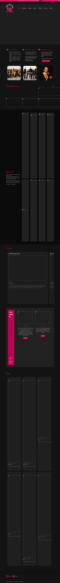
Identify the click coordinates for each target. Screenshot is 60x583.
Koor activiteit (53, 253)
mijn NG (51, 8)
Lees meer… (10, 289)
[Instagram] (53, 2)
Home (20, 8)
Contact (45, 8)
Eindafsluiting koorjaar (14, 253)
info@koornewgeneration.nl (29, 60)
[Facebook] (51, 2)
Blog (9, 283)
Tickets (41, 0)
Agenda (29, 8)
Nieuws (34, 8)
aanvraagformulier (30, 57)
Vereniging (24, 8)
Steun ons (40, 8)
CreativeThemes (21, 581)
